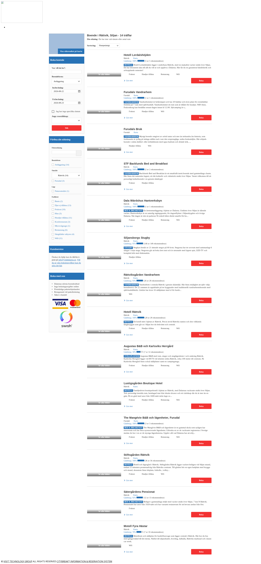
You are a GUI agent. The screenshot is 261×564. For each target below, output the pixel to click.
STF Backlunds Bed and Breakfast (146, 163)
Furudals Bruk (133, 129)
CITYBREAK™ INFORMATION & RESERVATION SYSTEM (84, 561)
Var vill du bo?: (59, 68)
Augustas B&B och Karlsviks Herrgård (148, 346)
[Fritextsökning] (78, 153)
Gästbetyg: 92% (130, 498)
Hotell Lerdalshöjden (137, 54)
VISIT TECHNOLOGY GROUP (18, 561)
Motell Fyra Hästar (135, 526)
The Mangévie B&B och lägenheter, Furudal (152, 417)
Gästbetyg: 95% (130, 244)
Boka (201, 81)
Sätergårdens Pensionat (139, 491)
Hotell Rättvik (132, 311)
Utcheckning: (58, 99)
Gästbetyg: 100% (130, 61)
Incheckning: (58, 88)
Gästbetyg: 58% (130, 352)
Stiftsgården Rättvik (137, 454)
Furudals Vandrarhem (138, 92)
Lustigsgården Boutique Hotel (143, 383)
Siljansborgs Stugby (137, 237)
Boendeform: (57, 77)
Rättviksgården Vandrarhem (142, 274)
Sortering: (91, 45)
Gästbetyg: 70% (130, 532)
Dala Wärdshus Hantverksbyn (143, 200)
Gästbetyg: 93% (130, 281)
